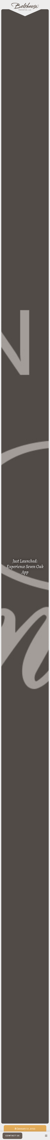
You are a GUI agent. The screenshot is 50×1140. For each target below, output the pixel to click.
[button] (46, 1135)
